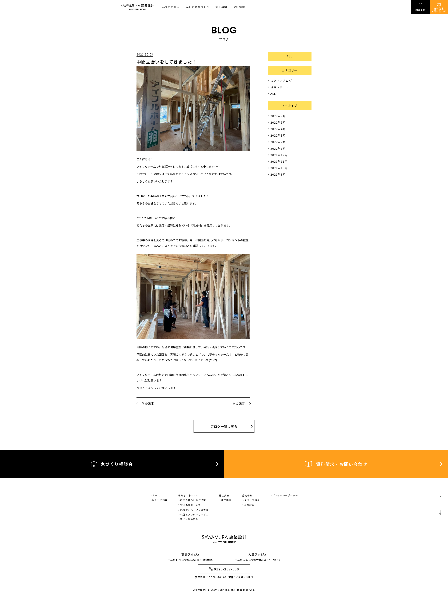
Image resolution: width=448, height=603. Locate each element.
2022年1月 (278, 148)
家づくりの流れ (189, 519)
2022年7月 (278, 116)
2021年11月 (279, 161)
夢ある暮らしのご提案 (193, 500)
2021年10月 (279, 168)
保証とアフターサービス (194, 514)
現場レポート (279, 87)
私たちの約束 (171, 7)
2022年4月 (278, 129)
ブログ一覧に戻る (224, 426)
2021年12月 (279, 155)
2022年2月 (278, 142)
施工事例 (221, 7)
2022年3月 (278, 135)
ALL (289, 56)
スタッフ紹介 (252, 500)
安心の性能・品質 (190, 505)
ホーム (156, 495)
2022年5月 (278, 122)
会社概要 (249, 505)
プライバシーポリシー (285, 495)
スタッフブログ (281, 80)
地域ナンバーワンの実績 (194, 509)
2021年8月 (278, 174)
